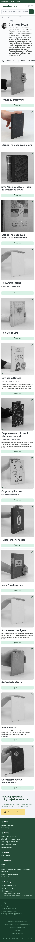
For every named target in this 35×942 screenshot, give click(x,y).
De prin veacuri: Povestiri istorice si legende (15, 434)
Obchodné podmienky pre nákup (17, 921)
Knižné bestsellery (8, 825)
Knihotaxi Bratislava (8, 844)
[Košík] (28, 6)
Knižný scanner (6, 847)
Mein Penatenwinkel (12, 585)
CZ (4, 938)
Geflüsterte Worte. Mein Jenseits (11, 781)
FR (25, 938)
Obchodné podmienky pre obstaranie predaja (17, 924)
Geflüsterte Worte (11, 682)
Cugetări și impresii (12, 491)
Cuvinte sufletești (11, 378)
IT (19, 938)
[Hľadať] (31, 11)
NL (22, 938)
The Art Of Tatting (11, 282)
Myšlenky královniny (12, 99)
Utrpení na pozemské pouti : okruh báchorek (14, 236)
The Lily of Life (9, 332)
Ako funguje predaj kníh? (10, 842)
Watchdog (5, 828)
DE (9, 938)
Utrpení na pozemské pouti (16, 145)
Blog (3, 864)
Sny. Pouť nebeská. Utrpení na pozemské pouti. (16, 188)
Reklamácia (5, 856)
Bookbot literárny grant (9, 874)
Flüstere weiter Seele (13, 539)
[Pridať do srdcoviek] (31, 66)
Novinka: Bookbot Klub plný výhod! (12, 1)
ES (17, 938)
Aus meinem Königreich (14, 630)
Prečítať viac (4, 447)
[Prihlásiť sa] (25, 6)
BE (28, 938)
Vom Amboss (8, 727)
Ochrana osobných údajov (17, 927)
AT (6, 938)
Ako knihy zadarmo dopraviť (11, 839)
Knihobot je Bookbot (17, 933)
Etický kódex (17, 930)
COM (13, 938)
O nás (3, 867)
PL (31, 938)
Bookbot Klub (6, 877)
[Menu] (32, 6)
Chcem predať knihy (8, 836)
